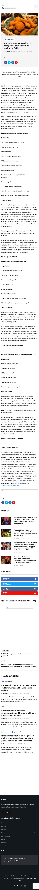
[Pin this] (16, 62)
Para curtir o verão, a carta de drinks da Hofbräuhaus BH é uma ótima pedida (18, 688)
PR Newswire (5, 836)
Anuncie (4, 846)
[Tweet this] (9, 62)
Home (3, 823)
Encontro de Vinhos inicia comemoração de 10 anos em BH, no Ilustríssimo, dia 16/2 (18, 713)
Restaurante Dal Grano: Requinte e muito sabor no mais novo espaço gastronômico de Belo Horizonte (17, 738)
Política (3, 830)
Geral (3, 839)
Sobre (6, 812)
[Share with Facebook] (5, 62)
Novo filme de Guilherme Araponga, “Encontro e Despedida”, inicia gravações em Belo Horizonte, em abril (25, 559)
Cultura (3, 826)
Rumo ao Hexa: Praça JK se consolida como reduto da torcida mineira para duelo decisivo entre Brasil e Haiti (25, 533)
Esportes (4, 833)
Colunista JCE (5, 843)
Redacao (8, 51)
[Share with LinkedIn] (12, 62)
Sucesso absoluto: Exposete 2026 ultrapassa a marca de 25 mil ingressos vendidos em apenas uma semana (25, 520)
